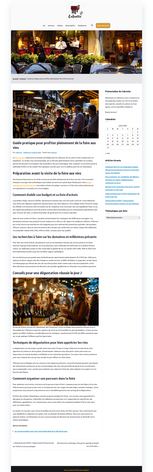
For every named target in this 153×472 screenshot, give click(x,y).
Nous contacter (103, 26)
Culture (60, 25)
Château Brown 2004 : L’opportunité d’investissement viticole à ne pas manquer (122, 202)
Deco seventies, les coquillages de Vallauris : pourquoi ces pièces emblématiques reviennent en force (122, 180)
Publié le (32, 152)
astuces (54, 152)
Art (44, 25)
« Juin (107, 153)
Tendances (82, 25)
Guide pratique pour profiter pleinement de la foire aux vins (122, 195)
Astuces (51, 25)
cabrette (19, 152)
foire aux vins (20, 158)
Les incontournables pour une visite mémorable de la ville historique (41, 431)
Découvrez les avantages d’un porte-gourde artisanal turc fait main (122, 188)
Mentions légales (83, 470)
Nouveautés (70, 25)
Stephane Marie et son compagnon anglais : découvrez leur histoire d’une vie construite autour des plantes (122, 170)
